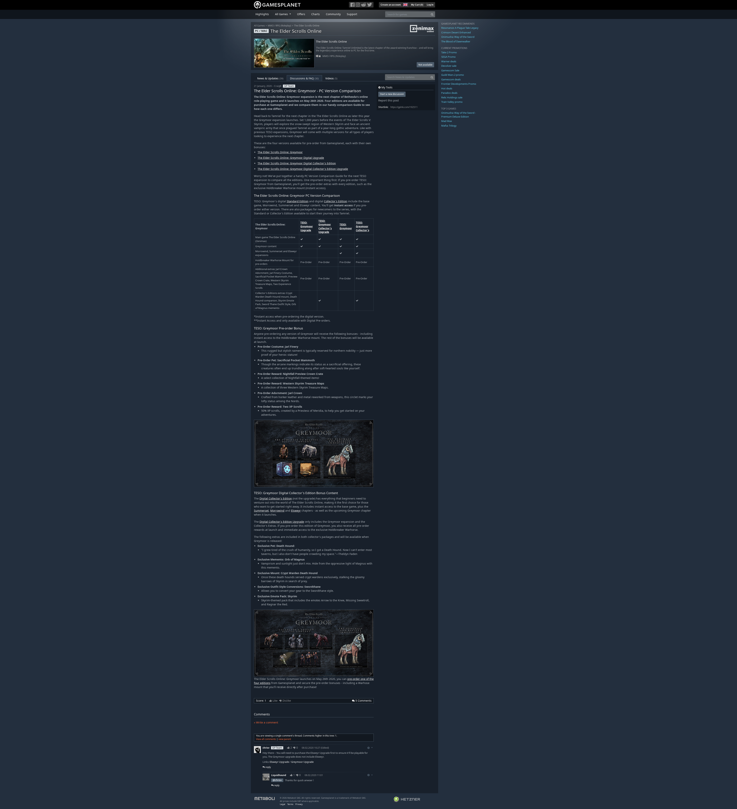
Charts (315, 14)
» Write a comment (266, 722)
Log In (430, 4)
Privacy (299, 804)
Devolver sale (448, 65)
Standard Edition (297, 201)
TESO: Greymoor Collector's (362, 226)
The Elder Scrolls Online (306, 25)
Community (333, 14)
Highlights (262, 14)
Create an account (391, 4)
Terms (290, 804)
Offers (301, 14)
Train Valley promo (452, 102)
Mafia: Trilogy (449, 125)
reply (268, 767)
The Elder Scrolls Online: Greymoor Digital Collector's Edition (297, 163)
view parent (284, 739)
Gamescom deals (451, 79)
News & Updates (270, 78)
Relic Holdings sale (451, 97)
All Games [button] (282, 14)
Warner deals (448, 61)
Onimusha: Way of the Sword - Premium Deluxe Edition (458, 114)
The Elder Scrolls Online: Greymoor (280, 152)
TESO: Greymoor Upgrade (306, 226)
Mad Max (446, 121)
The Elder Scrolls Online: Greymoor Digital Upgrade (291, 158)
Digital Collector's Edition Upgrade (281, 521)
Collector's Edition (335, 201)
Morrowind (277, 510)
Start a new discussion (392, 94)
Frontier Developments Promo (458, 84)
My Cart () (417, 4)
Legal (282, 804)
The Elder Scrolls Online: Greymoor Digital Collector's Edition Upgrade (303, 169)
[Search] (432, 14)
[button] (404, 4)
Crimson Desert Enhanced (456, 32)
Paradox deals (449, 93)
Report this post (388, 100)
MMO (271, 25)
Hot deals (446, 88)
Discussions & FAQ (304, 78)
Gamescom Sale (450, 70)
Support (352, 14)
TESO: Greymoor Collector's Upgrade (325, 226)
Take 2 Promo (449, 52)
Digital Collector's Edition (275, 498)
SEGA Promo (448, 56)
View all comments (266, 739)
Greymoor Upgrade (302, 762)
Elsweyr (296, 510)
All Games (259, 25)
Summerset (261, 510)
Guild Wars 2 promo (452, 75)
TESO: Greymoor (346, 226)
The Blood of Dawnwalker (455, 41)
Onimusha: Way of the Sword (457, 37)
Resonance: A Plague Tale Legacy (459, 28)
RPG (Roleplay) (283, 25)
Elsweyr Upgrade (279, 762)
